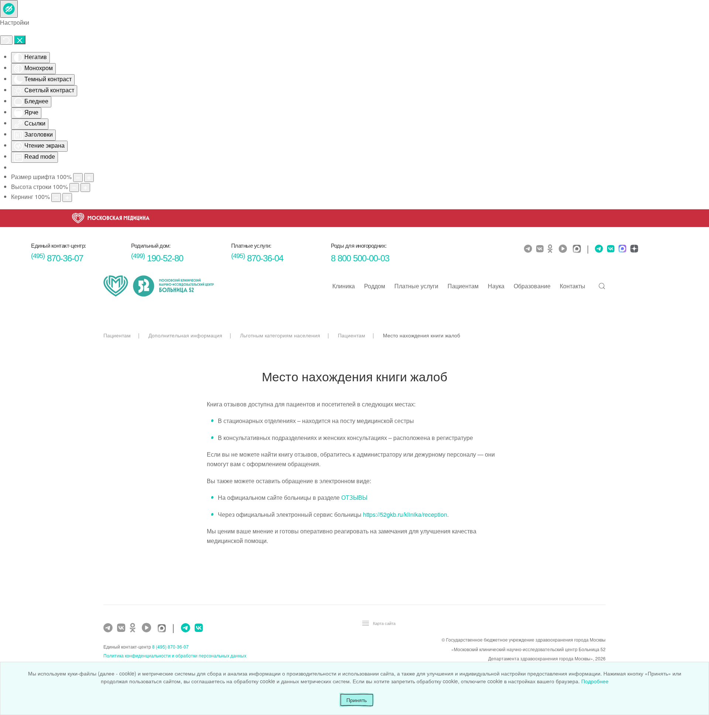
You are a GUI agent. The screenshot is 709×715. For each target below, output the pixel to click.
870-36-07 (57, 258)
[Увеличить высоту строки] (85, 187)
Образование (532, 286)
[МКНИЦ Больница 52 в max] (579, 249)
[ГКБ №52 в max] (163, 628)
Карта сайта (384, 623)
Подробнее (595, 681)
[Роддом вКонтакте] (609, 249)
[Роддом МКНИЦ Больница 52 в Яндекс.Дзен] (633, 249)
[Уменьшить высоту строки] (74, 187)
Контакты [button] (572, 286)
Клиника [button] (343, 286)
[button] (602, 286)
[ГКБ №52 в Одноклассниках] (134, 628)
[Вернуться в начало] (158, 286)
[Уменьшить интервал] (56, 197)
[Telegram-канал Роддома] (597, 249)
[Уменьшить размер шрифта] (78, 177)
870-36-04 (257, 258)
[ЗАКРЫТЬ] (19, 39)
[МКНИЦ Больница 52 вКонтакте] (540, 249)
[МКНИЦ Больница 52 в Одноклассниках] (552, 249)
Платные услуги (416, 286)
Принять (356, 700)
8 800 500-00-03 (360, 258)
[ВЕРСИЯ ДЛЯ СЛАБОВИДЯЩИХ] (9, 9)
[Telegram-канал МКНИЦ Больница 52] (529, 249)
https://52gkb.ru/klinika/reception (405, 514)
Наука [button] (496, 286)
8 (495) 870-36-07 (170, 646)
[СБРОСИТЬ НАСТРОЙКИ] (6, 40)
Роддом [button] (374, 286)
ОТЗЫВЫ (354, 497)
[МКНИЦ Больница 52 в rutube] (565, 249)
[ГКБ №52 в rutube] (148, 628)
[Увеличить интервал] (67, 197)
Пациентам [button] (463, 286)
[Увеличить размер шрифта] (89, 177)
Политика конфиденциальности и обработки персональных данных (174, 655)
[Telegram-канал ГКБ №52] (108, 628)
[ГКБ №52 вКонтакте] (122, 628)
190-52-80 (157, 258)
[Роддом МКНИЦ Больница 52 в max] (621, 249)
